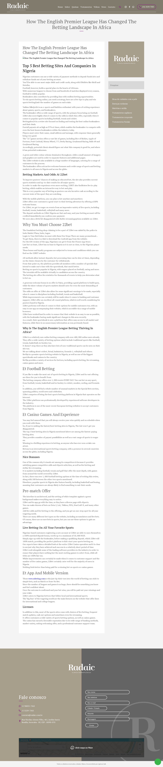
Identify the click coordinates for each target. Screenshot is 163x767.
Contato (111, 7)
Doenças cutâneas (120, 103)
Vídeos (97, 7)
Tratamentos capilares (122, 112)
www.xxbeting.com (36, 578)
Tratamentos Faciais (121, 121)
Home (60, 7)
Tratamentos (86, 7)
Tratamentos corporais (122, 117)
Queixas (75, 7)
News (103, 7)
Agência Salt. (102, 764)
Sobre (67, 7)
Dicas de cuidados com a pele (124, 99)
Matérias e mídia (119, 108)
